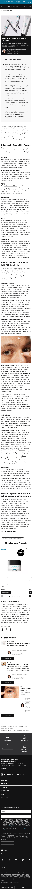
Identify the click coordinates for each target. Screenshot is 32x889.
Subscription (7, 740)
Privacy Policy (24, 828)
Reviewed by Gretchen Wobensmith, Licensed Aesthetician (28, 701)
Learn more (8, 658)
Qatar (3, 877)
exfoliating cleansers (12, 293)
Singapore (7, 877)
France (27, 874)
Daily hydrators (5, 421)
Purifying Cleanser (9, 304)
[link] (30, 6)
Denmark (18, 874)
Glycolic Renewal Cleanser (20, 312)
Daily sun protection (7, 469)
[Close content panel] (30, 2)
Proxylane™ (26, 448)
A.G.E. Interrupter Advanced (12, 442)
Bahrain (16, 872)
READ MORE (4, 768)
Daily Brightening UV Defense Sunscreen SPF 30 (15, 482)
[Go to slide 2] (12, 596)
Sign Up (7, 843)
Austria (12, 872)
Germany (3, 875)
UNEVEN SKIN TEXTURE (6, 728)
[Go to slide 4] (17, 596)
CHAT (23, 887)
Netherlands (16, 876)
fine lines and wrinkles (10, 186)
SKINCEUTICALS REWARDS (7, 887)
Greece (7, 875)
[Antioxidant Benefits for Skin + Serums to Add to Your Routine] (3, 664)
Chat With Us (24, 740)
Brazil (24, 872)
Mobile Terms (11, 825)
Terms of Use (11, 835)
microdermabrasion (7, 507)
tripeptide (25, 434)
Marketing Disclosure (12, 836)
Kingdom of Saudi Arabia (24, 875)
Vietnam (2, 880)
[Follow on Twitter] (9, 859)
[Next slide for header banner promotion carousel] (28, 2)
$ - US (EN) (5, 867)
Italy (18, 875)
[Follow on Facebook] (2, 859)
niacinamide (23, 421)
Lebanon (6, 876)
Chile (2, 874)
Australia (7, 872)
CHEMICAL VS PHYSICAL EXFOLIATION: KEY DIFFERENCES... (14, 730)
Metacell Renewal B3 (23, 432)
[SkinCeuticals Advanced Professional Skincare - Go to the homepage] (13, 6)
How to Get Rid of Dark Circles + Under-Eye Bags (26, 689)
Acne (2, 220)
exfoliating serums (12, 321)
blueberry (22, 450)
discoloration (25, 201)
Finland (23, 874)
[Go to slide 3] (15, 596)
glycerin (16, 436)
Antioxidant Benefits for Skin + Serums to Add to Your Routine (17, 665)
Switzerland (26, 877)
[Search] (27, 6)
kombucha (24, 369)
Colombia (14, 874)
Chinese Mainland (7, 874)
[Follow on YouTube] (29, 859)
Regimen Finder (5, 522)
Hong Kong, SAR (13, 875)
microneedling (19, 507)
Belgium (20, 872)
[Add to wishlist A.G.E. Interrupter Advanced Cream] (27, 549)
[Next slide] (30, 596)
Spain (18, 877)
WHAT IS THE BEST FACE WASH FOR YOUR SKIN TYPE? (13, 726)
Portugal (28, 876)
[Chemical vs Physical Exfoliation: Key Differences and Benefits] (3, 643)
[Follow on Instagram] (22, 859)
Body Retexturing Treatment (14, 385)
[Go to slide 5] (19, 596)
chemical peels (15, 505)
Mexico (11, 876)
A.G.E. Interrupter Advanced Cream (9, 576)
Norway (21, 876)
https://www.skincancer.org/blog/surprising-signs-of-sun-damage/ (14, 535)
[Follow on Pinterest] (16, 859)
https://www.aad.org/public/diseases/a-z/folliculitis (11, 538)
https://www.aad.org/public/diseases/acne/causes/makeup (13, 537)
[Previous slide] (2, 596)
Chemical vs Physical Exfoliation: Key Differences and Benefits (18, 644)
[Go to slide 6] (22, 596)
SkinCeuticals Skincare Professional (15, 526)
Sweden (21, 877)
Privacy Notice (17, 837)
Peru (25, 876)
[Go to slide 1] (10, 596)
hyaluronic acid (22, 389)
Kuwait (2, 876)
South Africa (13, 877)
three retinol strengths (7, 400)
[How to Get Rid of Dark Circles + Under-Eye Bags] (10, 692)
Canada (28, 872)
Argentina (3, 872)
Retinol (3, 394)
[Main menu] (1, 6)
